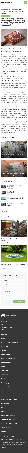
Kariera (3, 366)
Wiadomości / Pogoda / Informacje (10, 423)
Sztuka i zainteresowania (8, 415)
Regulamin (3, 329)
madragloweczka (7, 51)
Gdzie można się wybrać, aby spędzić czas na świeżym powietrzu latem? (16, 198)
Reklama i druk (5, 391)
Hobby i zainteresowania (8, 358)
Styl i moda (4, 411)
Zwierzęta (4, 431)
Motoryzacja (4, 370)
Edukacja (3, 350)
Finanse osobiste (5, 354)
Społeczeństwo (5, 403)
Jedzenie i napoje (6, 362)
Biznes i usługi (5, 15)
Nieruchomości (5, 374)
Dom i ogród (4, 346)
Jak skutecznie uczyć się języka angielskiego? (14, 186)
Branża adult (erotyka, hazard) (9, 342)
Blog (2, 324)
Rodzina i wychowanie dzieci (9, 399)
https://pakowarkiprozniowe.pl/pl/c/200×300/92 (13, 106)
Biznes (3, 338)
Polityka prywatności (7, 327)
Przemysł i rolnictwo (6, 387)
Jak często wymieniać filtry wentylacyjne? (13, 192)
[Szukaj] (2, 211)
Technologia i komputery (8, 419)
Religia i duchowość (6, 395)
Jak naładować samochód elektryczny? (16, 203)
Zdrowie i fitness (5, 427)
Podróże (3, 379)
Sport (2, 407)
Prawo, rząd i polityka (7, 383)
